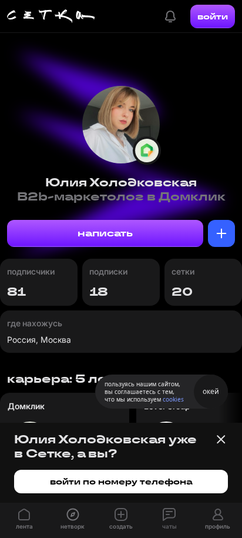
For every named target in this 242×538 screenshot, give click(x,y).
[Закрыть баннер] (221, 439)
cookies (173, 399)
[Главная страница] (51, 16)
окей (211, 391)
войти (212, 16)
